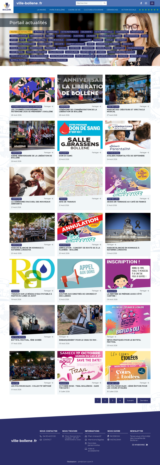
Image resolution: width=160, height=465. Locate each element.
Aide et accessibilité (93, 450)
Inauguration (63, 36)
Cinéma (101, 52)
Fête (22, 40)
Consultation (45, 44)
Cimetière (74, 48)
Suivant (130, 400)
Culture (98, 40)
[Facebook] (141, 3)
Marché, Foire (103, 48)
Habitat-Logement (75, 44)
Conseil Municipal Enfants (121, 52)
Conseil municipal (36, 40)
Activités (39, 32)
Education (86, 40)
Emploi (109, 40)
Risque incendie (18, 48)
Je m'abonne (138, 445)
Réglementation (18, 36)
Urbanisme (88, 48)
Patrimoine (52, 32)
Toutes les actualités (21, 32)
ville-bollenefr (29, 3)
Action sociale (56, 40)
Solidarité (86, 32)
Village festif (56, 52)
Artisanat (120, 40)
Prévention (136, 32)
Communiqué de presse (108, 44)
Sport (13, 40)
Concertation (131, 36)
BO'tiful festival (138, 56)
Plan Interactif (94, 436)
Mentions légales (96, 440)
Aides (144, 36)
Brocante (127, 44)
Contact (47, 440)
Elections (78, 36)
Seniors (62, 48)
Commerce (72, 40)
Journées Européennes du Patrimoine (48, 60)
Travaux (49, 36)
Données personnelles (94, 444)
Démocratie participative (23, 44)
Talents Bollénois (106, 56)
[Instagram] (146, 3)
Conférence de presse (110, 36)
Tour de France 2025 (36, 52)
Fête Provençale (39, 56)
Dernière (144, 400)
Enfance (123, 56)
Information (36, 36)
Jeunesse (91, 36)
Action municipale (103, 32)
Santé (90, 44)
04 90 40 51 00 (49, 436)
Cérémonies (122, 32)
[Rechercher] (104, 3)
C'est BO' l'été (88, 52)
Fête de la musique (85, 56)
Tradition (50, 48)
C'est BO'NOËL (17, 52)
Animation (119, 48)
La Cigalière (72, 52)
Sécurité (59, 44)
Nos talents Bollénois (61, 56)
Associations (36, 48)
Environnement (135, 48)
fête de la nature (19, 56)
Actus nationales (69, 32)
